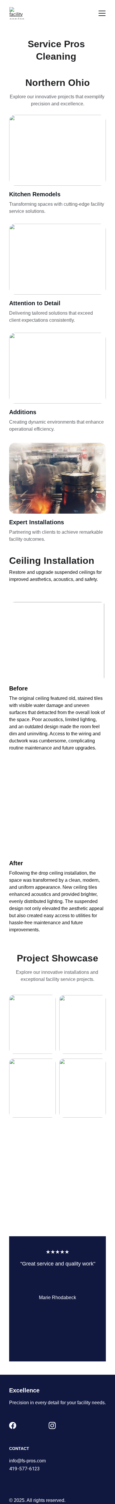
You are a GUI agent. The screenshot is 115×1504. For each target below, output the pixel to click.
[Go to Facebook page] (12, 1425)
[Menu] (102, 13)
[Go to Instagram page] (52, 1425)
